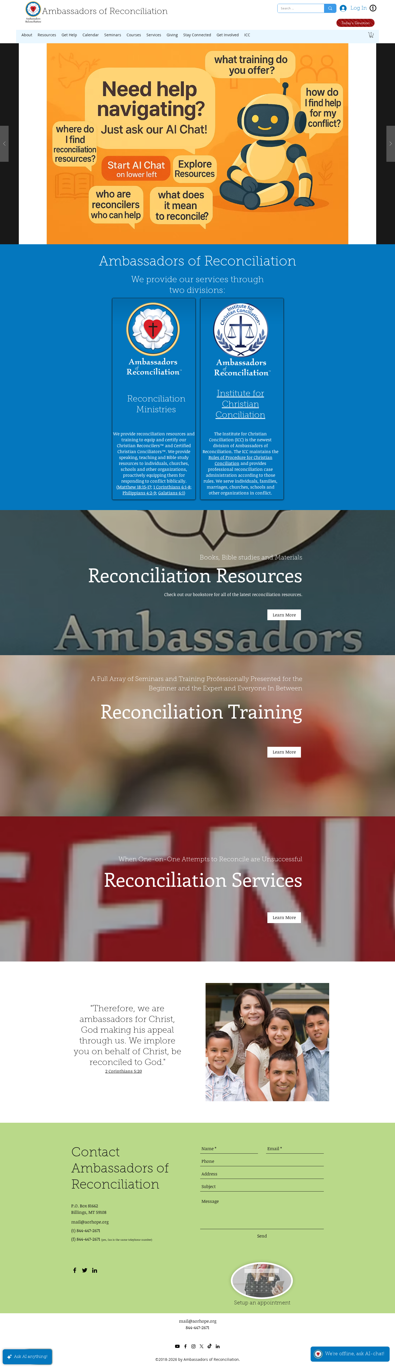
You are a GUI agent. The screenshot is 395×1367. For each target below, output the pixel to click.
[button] (27, 35)
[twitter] (84, 1270)
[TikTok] (209, 1346)
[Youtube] (177, 1346)
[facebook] (74, 1270)
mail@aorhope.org (90, 1222)
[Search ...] (330, 8)
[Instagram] (193, 1346)
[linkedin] (94, 1270)
